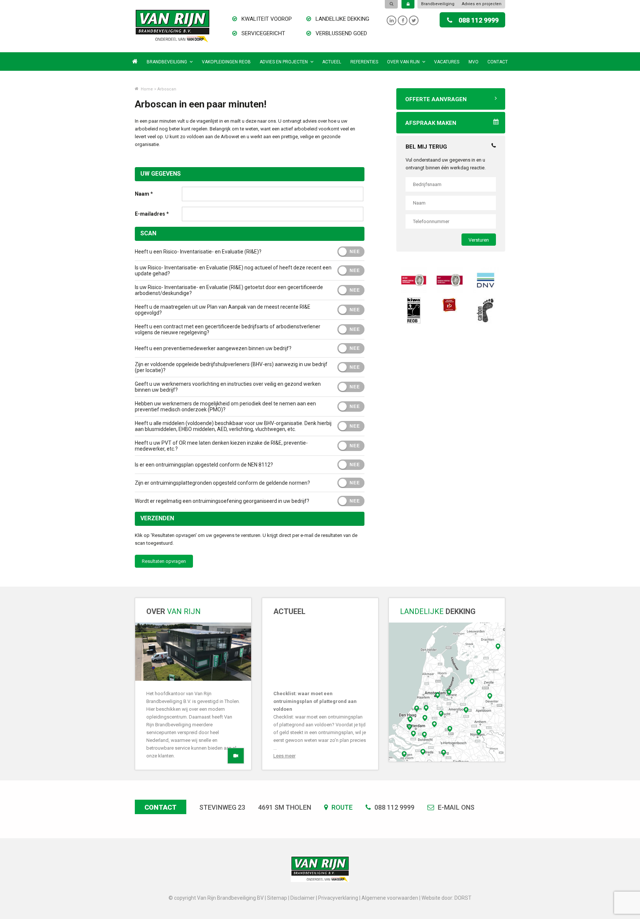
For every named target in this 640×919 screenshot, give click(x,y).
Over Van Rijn (403, 61)
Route (341, 807)
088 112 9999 (479, 20)
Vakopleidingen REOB (226, 61)
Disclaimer (302, 898)
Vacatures (446, 61)
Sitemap (277, 898)
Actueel (331, 61)
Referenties (364, 61)
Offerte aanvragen (436, 99)
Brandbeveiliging (437, 3)
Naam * (144, 194)
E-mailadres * (152, 214)
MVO (474, 61)
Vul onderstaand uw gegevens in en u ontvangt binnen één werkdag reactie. (446, 163)
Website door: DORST (446, 898)
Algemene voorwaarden (389, 898)
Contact (497, 61)
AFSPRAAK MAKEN (430, 123)
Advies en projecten (481, 3)
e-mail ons (455, 807)
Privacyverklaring (338, 898)
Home (146, 89)
